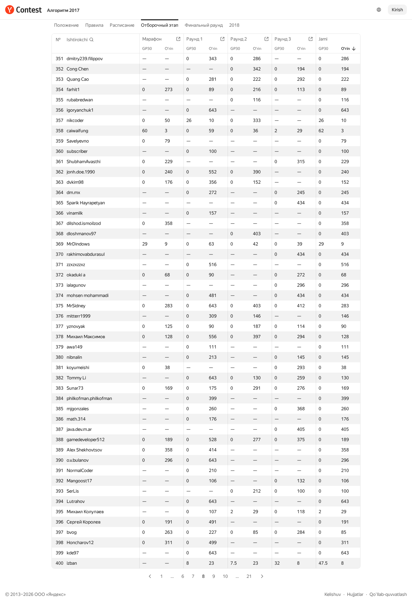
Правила (94, 25)
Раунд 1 (194, 39)
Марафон (152, 39)
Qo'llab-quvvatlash (388, 594)
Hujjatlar (355, 594)
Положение (66, 25)
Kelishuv (332, 594)
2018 (234, 25)
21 (249, 576)
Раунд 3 (283, 39)
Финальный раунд (204, 25)
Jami (323, 39)
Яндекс (55, 594)
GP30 (147, 48)
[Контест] (23, 9)
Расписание (122, 25)
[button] (80, 39)
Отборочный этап (159, 25)
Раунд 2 (238, 39)
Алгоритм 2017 (63, 10)
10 (225, 576)
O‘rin (169, 48)
